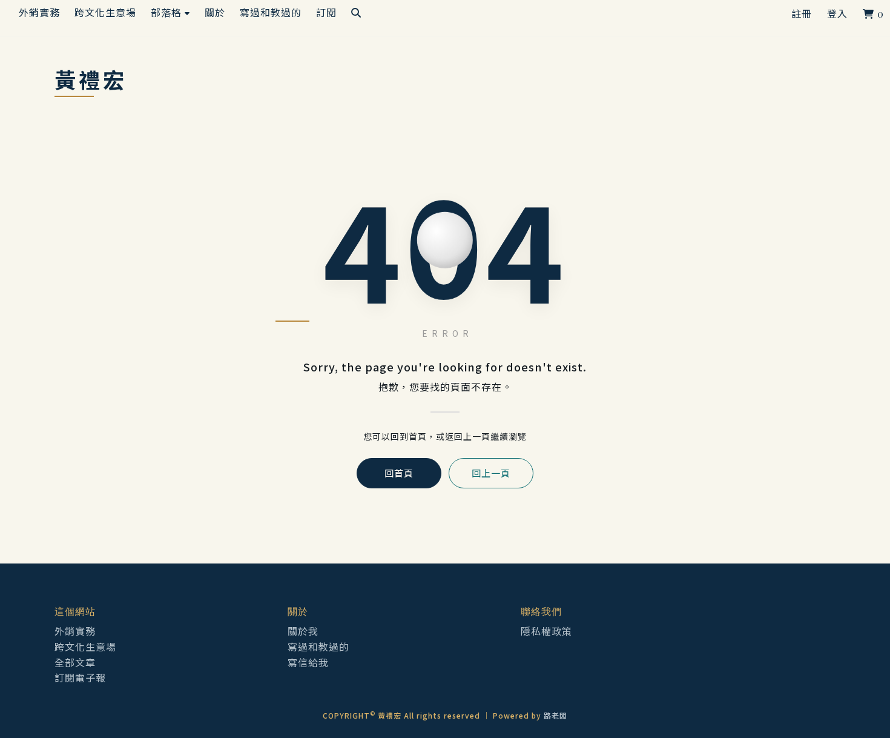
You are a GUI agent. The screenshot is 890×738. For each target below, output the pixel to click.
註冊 (801, 13)
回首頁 (399, 473)
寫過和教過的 (318, 646)
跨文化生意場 (85, 646)
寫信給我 (308, 662)
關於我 (303, 630)
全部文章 (75, 662)
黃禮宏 (90, 80)
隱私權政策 (546, 630)
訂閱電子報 (80, 677)
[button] (170, 13)
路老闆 (555, 715)
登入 (837, 13)
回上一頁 (491, 473)
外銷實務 (75, 630)
